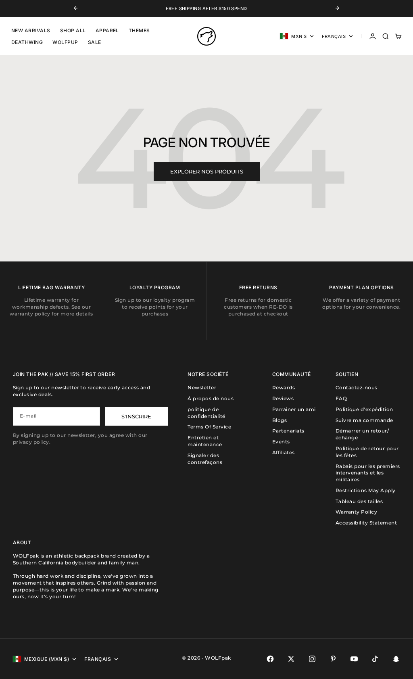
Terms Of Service (209, 427)
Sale (94, 42)
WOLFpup (65, 42)
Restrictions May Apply (366, 490)
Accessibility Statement (366, 523)
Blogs (279, 420)
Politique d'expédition (364, 409)
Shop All (73, 30)
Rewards (283, 387)
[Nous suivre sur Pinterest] (333, 659)
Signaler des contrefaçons (205, 458)
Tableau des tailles (359, 501)
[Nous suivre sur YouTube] (354, 659)
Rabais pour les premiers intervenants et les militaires (368, 473)
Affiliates (283, 452)
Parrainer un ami (294, 409)
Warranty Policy (356, 512)
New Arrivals (30, 30)
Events (281, 442)
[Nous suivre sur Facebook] (270, 659)
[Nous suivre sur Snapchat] (396, 659)
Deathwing (27, 42)
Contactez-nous (357, 387)
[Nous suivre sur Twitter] (291, 659)
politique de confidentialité (206, 412)
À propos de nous (211, 398)
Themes (139, 30)
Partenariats (288, 431)
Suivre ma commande (364, 420)
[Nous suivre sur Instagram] (312, 659)
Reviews (283, 398)
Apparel (107, 30)
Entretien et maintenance (205, 441)
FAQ (341, 398)
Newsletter (202, 387)
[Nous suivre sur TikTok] (375, 659)
